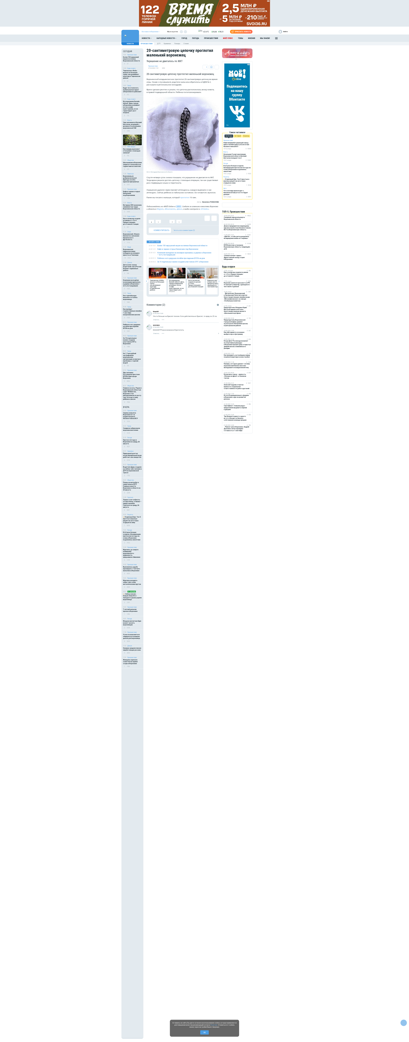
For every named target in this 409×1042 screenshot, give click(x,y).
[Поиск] (284, 38)
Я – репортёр (131, 591)
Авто (225, 188)
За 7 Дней (238, 136)
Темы (240, 38)
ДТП (158, 43)
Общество (130, 160)
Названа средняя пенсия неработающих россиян (132, 649)
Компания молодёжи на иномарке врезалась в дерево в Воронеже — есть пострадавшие (131, 283)
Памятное (130, 174)
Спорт (129, 232)
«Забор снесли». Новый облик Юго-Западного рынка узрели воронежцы (132, 596)
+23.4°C (206, 32)
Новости (146, 38)
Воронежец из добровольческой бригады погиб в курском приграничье (131, 179)
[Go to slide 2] (237, 59)
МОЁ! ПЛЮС (228, 38)
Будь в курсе (131, 68)
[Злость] (186, 219)
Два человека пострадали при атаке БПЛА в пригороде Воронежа (131, 375)
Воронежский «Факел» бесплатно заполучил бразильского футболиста (131, 237)
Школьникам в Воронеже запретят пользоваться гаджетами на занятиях (132, 164)
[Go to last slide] (146, 281)
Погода (195, 38)
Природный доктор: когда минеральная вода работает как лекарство (132, 455)
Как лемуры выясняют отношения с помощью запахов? (131, 151)
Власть (129, 120)
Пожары (177, 43)
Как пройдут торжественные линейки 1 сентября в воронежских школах (132, 312)
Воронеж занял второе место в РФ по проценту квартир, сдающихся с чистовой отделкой (215, 283)
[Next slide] (219, 281)
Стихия (186, 43)
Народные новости (166, 38)
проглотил (185, 197)
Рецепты (130, 514)
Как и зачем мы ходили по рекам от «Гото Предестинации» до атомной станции (131, 221)
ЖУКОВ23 (156, 325)
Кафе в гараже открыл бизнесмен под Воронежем (131, 193)
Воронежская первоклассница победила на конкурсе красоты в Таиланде (131, 252)
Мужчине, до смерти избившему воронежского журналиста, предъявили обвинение (131, 553)
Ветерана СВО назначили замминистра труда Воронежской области (132, 207)
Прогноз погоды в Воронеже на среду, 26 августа (131, 442)
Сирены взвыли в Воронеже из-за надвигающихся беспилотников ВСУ (130, 415)
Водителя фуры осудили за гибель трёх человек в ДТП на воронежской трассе (132, 469)
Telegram (160, 209)
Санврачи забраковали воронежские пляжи (131, 429)
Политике (214, 1025)
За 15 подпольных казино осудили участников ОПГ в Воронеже (130, 341)
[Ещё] (276, 39)
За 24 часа (228, 136)
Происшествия (211, 38)
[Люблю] (165, 219)
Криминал (167, 43)
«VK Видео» (204, 209)
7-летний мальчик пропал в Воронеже (130, 610)
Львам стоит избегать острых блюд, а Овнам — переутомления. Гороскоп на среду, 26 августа (132, 503)
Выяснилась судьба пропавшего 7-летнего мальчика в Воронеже (131, 568)
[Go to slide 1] (236, 59)
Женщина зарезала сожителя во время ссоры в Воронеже (130, 661)
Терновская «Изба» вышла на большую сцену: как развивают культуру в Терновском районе (131, 74)
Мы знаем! (265, 38)
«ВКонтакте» (170, 209)
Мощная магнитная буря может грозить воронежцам (132, 623)
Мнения (251, 38)
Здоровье (130, 451)
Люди (129, 247)
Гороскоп (130, 497)
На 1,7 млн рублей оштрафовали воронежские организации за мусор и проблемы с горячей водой (132, 358)
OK (204, 1032)
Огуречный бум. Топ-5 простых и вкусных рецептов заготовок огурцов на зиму (132, 519)
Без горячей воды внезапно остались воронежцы (130, 297)
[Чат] (403, 1023)
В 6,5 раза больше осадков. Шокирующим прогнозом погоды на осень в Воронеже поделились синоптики (132, 536)
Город (184, 38)
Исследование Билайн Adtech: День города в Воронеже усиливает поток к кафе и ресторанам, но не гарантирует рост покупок (131, 107)
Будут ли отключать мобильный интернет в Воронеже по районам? (132, 89)
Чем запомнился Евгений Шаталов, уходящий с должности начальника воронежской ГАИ (132, 125)
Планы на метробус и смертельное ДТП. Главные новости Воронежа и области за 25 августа (131, 486)
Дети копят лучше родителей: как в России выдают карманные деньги (132, 267)
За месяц (246, 136)
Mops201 (156, 311)
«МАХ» (178, 206)
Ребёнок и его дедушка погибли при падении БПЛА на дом (131, 326)
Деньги (129, 262)
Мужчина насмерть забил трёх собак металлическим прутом (132, 582)
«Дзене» (179, 209)
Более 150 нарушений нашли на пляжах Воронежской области (131, 59)
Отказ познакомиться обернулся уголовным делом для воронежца (131, 636)
